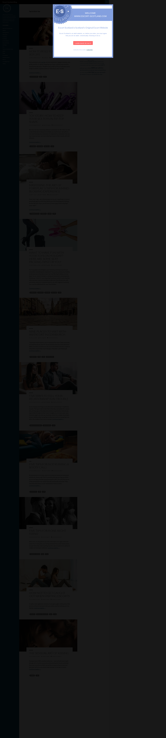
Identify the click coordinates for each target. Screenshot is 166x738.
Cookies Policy (90, 49)
